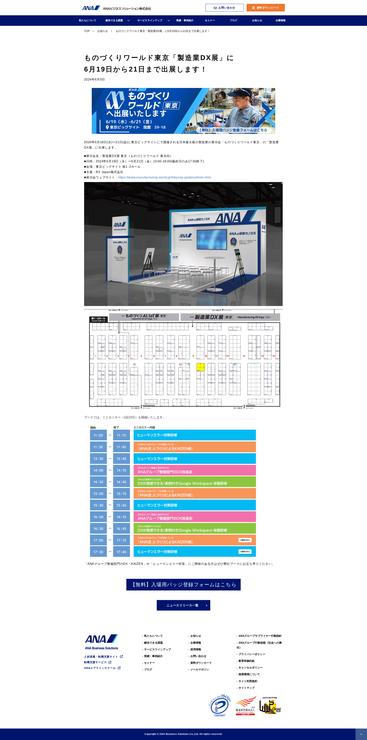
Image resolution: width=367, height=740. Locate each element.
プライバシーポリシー (252, 654)
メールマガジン (199, 669)
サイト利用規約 (248, 681)
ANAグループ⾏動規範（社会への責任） (259, 645)
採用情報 (195, 649)
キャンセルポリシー (251, 667)
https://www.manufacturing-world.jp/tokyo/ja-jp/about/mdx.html (164, 177)
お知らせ (257, 20)
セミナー (210, 20)
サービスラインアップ (149, 20)
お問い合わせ (226, 7)
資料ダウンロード (268, 7)
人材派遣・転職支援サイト (101, 656)
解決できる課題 (114, 20)
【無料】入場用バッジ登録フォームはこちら (183, 584)
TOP (87, 31)
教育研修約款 (247, 660)
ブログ (233, 20)
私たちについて (87, 20)
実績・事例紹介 (185, 20)
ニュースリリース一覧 (182, 605)
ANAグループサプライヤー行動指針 (260, 635)
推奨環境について (249, 674)
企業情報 (281, 20)
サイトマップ (247, 687)
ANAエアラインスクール (100, 667)
